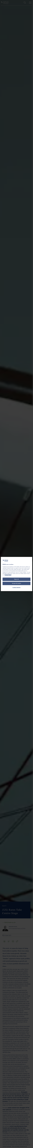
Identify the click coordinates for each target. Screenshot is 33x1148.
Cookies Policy (8, 574)
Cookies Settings (16, 587)
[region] (16, 574)
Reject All (16, 579)
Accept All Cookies (16, 583)
